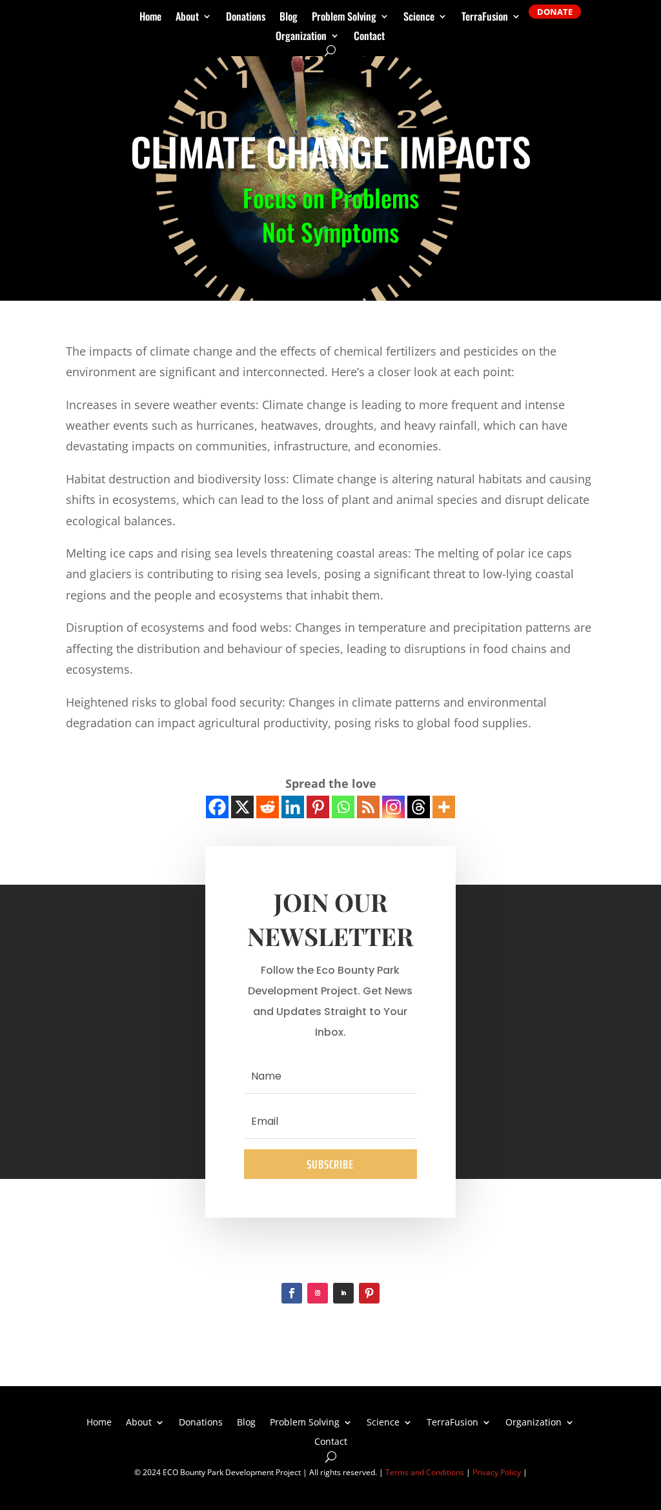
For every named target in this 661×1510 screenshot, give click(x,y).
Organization (301, 37)
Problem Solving (344, 18)
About (187, 18)
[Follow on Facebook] (291, 1293)
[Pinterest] (318, 807)
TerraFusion (485, 18)
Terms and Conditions (424, 1472)
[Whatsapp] (343, 807)
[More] (443, 807)
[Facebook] (217, 807)
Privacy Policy (497, 1472)
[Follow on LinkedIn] (343, 1293)
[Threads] (418, 807)
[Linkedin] (292, 807)
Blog (289, 18)
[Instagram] (393, 807)
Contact (369, 37)
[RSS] (368, 807)
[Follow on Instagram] (317, 1293)
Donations (245, 18)
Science (418, 18)
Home (150, 18)
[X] (242, 807)
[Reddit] (267, 807)
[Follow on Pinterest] (369, 1293)
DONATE (555, 11)
